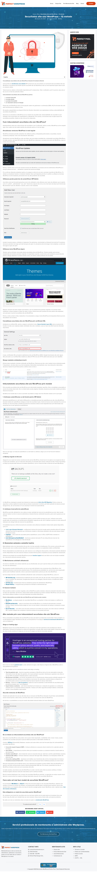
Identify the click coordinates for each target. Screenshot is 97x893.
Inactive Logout (37, 555)
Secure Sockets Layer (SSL (44, 324)
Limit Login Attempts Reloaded (14, 529)
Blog (77, 3)
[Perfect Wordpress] (12, 847)
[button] (64, 77)
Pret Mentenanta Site (68, 3)
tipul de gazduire (23, 682)
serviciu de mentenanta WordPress (53, 619)
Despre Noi (58, 3)
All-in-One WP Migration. (45, 502)
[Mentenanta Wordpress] (13, 3)
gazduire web (18, 665)
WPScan (10, 742)
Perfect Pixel (52, 869)
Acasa (51, 3)
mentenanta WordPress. (42, 800)
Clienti (82, 3)
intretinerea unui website (19, 84)
